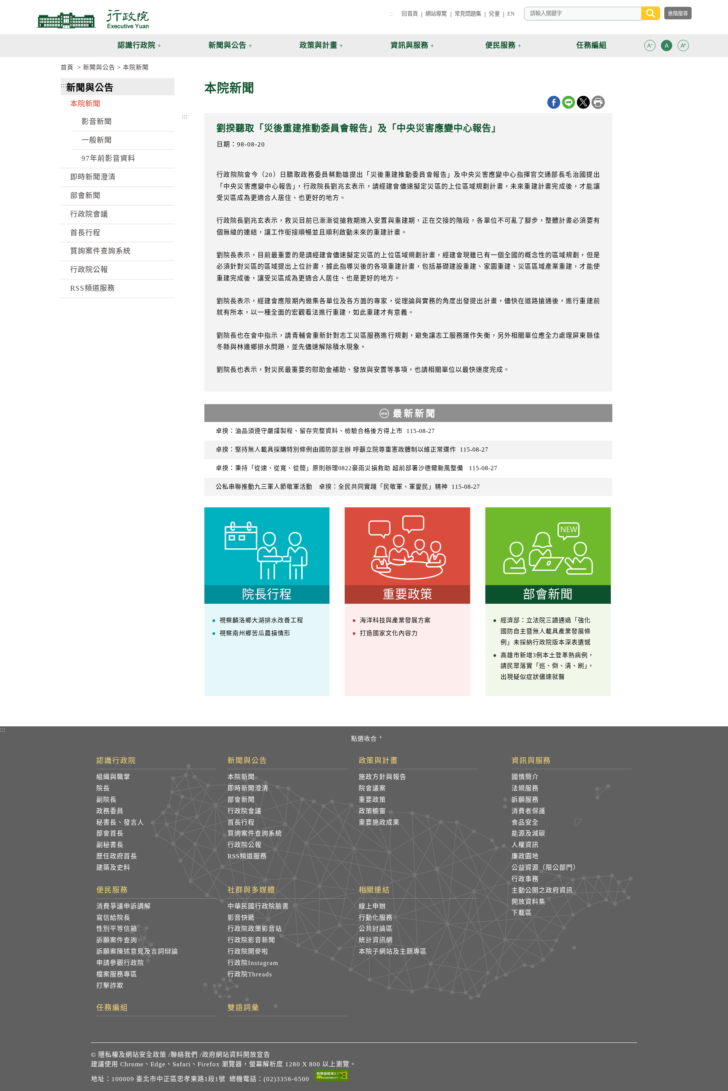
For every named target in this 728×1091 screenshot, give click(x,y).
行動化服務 (376, 917)
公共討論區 (376, 928)
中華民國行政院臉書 (258, 906)
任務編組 (112, 1008)
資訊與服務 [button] (409, 45)
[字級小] (650, 47)
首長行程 (85, 233)
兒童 (494, 14)
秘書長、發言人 (120, 822)
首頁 (67, 67)
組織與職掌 (113, 777)
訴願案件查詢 (116, 940)
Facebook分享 (553, 102)
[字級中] (666, 47)
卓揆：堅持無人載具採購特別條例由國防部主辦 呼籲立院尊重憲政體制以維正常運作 (352, 449)
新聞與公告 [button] (227, 45)
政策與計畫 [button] (318, 45)
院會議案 (372, 788)
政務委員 (110, 811)
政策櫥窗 (372, 811)
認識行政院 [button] (136, 45)
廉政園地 (525, 856)
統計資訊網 (376, 940)
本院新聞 (136, 67)
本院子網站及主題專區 (393, 951)
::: (391, 14)
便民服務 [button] (500, 45)
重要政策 (372, 799)
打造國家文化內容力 (389, 633)
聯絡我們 (184, 1054)
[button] (650, 45)
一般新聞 (97, 140)
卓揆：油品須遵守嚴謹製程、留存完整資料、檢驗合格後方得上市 (325, 431)
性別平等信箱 (116, 928)
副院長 (106, 799)
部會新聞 (85, 196)
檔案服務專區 (116, 974)
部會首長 (110, 833)
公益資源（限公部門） (545, 867)
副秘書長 (110, 845)
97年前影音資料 (108, 158)
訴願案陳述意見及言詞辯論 (137, 951)
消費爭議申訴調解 (123, 906)
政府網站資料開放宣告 (236, 1054)
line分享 (568, 102)
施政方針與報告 (382, 777)
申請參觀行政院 (120, 963)
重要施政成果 (379, 822)
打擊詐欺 (110, 985)
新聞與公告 (99, 67)
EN (511, 14)
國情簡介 (525, 777)
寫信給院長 (113, 917)
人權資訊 (525, 845)
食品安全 (525, 822)
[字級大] (683, 47)
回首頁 (409, 14)
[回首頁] (92, 19)
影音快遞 (241, 917)
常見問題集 (468, 14)
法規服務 (525, 788)
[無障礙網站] (331, 1076)
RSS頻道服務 (92, 288)
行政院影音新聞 (251, 940)
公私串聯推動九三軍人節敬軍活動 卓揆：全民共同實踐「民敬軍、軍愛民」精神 (348, 486)
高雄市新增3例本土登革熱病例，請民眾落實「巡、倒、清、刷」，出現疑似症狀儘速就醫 (547, 666)
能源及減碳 (528, 833)
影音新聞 (97, 122)
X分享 (583, 102)
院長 (103, 788)
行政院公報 (89, 270)
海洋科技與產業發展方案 (395, 620)
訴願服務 (525, 799)
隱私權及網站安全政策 (132, 1054)
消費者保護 (528, 811)
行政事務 (525, 879)
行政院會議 (89, 214)
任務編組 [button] (591, 45)
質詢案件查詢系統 (100, 251)
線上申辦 (372, 906)
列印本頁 (598, 102)
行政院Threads (250, 974)
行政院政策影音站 (255, 928)
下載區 (521, 912)
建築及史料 (113, 867)
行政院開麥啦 (248, 951)
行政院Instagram (253, 963)
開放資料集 (528, 901)
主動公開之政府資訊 (542, 890)
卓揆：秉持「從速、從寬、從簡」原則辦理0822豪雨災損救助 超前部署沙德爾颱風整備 (356, 468)
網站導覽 (436, 14)
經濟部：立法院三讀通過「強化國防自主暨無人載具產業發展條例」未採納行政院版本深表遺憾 (545, 631)
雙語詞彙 (243, 1008)
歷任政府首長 (116, 856)
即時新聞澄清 (93, 177)
